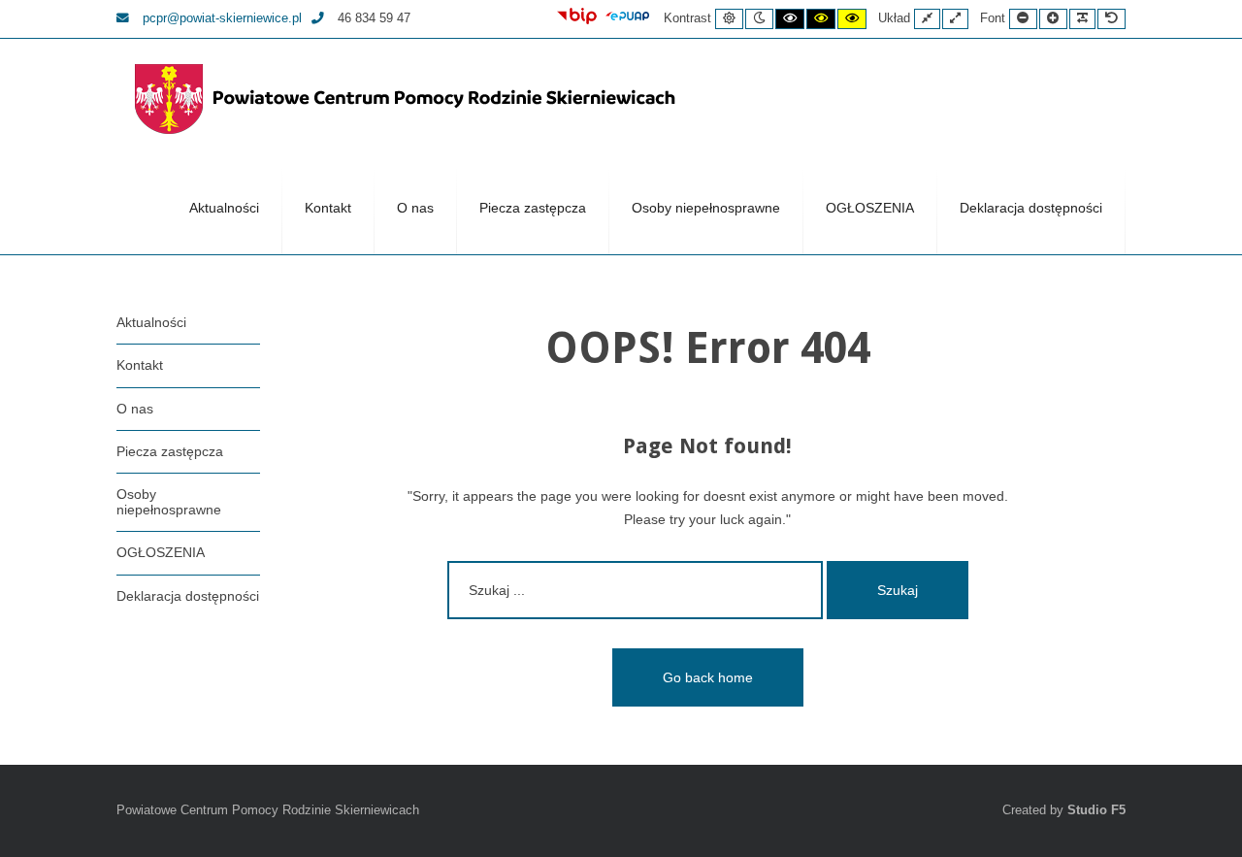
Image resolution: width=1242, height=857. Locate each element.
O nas (415, 207)
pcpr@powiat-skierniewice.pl (220, 18)
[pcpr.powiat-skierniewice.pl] (407, 99)
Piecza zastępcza (532, 207)
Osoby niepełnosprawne (706, 207)
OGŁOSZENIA (870, 207)
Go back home (708, 677)
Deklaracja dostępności (1031, 207)
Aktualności (224, 207)
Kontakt (328, 207)
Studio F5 (1096, 810)
